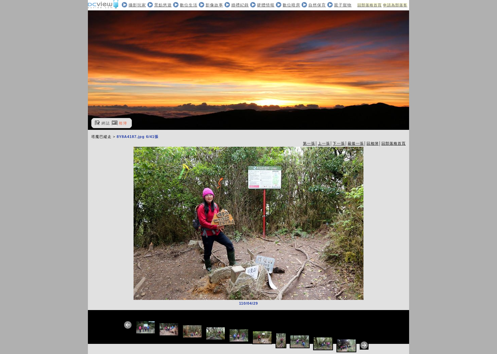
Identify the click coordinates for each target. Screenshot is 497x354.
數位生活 (188, 5)
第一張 (309, 143)
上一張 (324, 143)
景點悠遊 (163, 5)
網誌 (105, 123)
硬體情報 (266, 5)
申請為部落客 (395, 5)
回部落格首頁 (369, 5)
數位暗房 (291, 5)
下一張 (339, 143)
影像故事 (214, 5)
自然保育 (317, 5)
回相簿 (372, 143)
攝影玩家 (137, 5)
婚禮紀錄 (240, 5)
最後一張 (356, 143)
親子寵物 (343, 5)
